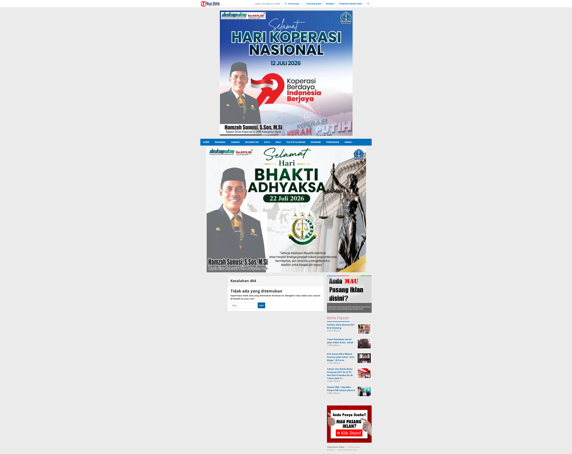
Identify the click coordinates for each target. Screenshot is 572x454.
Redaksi (330, 449)
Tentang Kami (354, 447)
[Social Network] (368, 3)
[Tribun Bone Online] (210, 3)
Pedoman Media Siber (347, 449)
